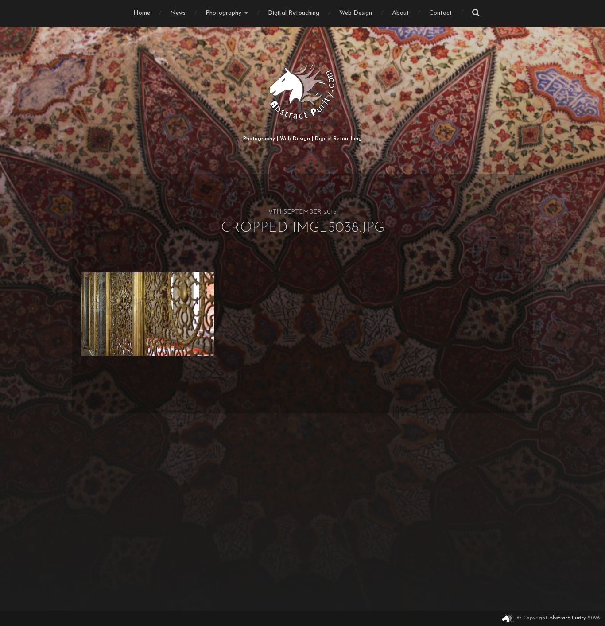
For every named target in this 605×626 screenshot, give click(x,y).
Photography (223, 13)
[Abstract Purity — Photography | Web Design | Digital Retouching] (303, 91)
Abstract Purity (567, 618)
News (178, 13)
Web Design (355, 13)
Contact (440, 13)
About (400, 13)
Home (141, 13)
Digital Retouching (293, 13)
